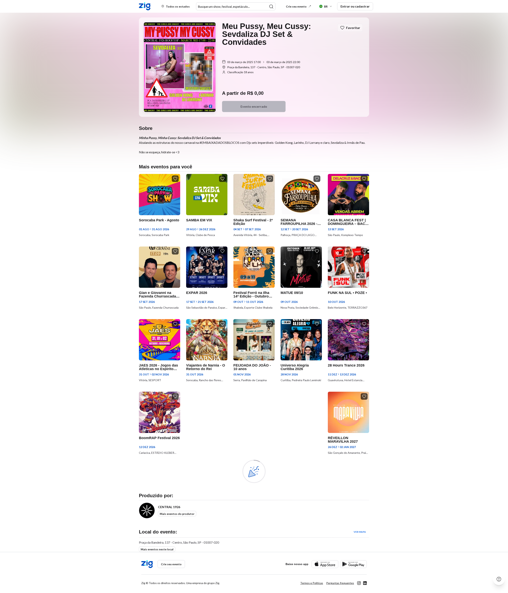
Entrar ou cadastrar (355, 6)
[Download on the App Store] (325, 564)
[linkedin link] (365, 583)
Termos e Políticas (311, 583)
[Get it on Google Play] (353, 564)
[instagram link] (359, 583)
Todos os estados (178, 6)
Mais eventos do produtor (177, 513)
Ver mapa (360, 531)
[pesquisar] (271, 6)
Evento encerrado (254, 106)
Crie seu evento (296, 6)
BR (326, 6)
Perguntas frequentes (340, 583)
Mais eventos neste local (157, 549)
